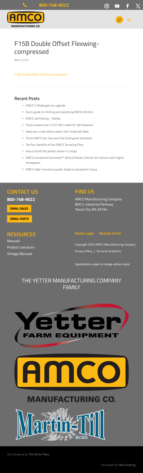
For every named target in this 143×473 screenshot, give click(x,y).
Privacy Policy (84, 251)
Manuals (13, 240)
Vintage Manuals (19, 253)
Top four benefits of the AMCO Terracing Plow (54, 144)
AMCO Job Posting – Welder (43, 118)
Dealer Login (84, 233)
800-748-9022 (54, 5)
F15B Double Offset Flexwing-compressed (40, 74)
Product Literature (21, 247)
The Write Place (39, 454)
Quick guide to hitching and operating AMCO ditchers (59, 112)
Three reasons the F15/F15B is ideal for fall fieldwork (59, 125)
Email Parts (19, 218)
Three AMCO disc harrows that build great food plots (59, 138)
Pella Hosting (126, 465)
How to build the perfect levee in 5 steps (51, 151)
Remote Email (110, 233)
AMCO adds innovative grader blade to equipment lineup (61, 169)
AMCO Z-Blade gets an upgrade (45, 105)
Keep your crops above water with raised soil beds (57, 131)
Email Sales (19, 208)
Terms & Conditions (108, 251)
